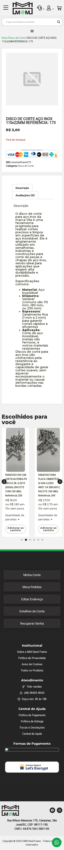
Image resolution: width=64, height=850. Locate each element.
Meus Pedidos (32, 587)
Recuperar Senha (32, 623)
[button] (6, 8)
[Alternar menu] (32, 31)
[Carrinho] (59, 8)
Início (4, 37)
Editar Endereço (32, 599)
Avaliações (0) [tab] (25, 195)
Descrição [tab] (22, 188)
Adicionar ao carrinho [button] (15, 529)
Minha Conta (32, 575)
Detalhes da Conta (32, 611)
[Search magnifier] (58, 21)
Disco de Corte (17, 37)
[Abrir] (44, 8)
